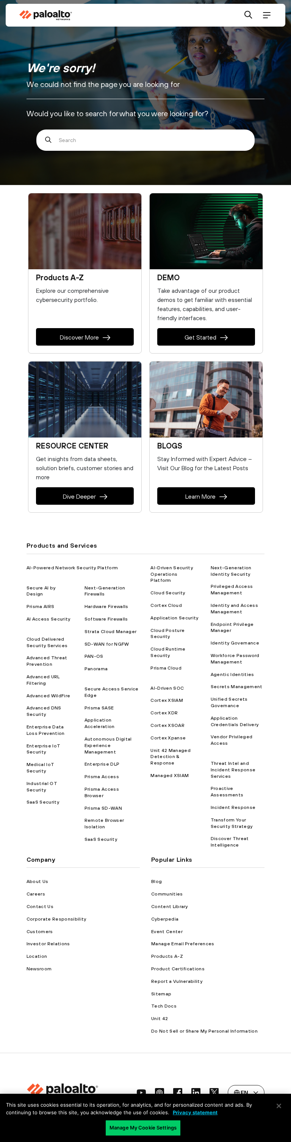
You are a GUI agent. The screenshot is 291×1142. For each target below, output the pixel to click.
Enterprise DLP (101, 764)
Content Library (169, 906)
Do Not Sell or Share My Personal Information (204, 1031)
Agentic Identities (232, 674)
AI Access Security (48, 619)
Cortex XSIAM (166, 700)
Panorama (96, 668)
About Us (37, 881)
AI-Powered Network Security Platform (72, 567)
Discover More (79, 337)
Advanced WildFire (48, 695)
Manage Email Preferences (182, 943)
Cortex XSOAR (167, 725)
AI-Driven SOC (167, 688)
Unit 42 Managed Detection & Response (170, 757)
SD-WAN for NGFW (106, 644)
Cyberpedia (164, 919)
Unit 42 (159, 1018)
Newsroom (39, 968)
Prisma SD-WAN (103, 808)
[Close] (279, 1106)
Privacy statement (195, 1112)
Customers (40, 931)
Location (37, 956)
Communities (167, 894)
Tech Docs (164, 1006)
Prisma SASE (99, 708)
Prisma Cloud (165, 668)
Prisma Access (101, 776)
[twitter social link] (214, 1092)
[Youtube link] (141, 1092)
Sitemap (161, 994)
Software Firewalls (106, 619)
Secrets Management (237, 686)
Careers (36, 894)
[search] (248, 15)
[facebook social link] (177, 1092)
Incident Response (233, 807)
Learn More (200, 496)
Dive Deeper (79, 496)
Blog (156, 881)
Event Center (167, 931)
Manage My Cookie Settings (143, 1128)
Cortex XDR (164, 713)
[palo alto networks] (45, 15)
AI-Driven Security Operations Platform (171, 574)
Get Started (200, 337)
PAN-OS (93, 656)
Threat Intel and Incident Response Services (233, 770)
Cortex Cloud (166, 605)
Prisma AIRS (41, 606)
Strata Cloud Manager (110, 631)
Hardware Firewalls (106, 606)
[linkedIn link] (195, 1092)
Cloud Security (167, 592)
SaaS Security (43, 802)
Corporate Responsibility (56, 919)
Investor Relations (48, 943)
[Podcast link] (159, 1092)
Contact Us (40, 906)
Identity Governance (235, 643)
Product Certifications (178, 968)
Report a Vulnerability (176, 981)
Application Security (174, 618)
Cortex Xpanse (168, 738)
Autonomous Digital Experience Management (108, 745)
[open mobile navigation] (267, 15)
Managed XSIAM (169, 775)
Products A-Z (167, 956)
